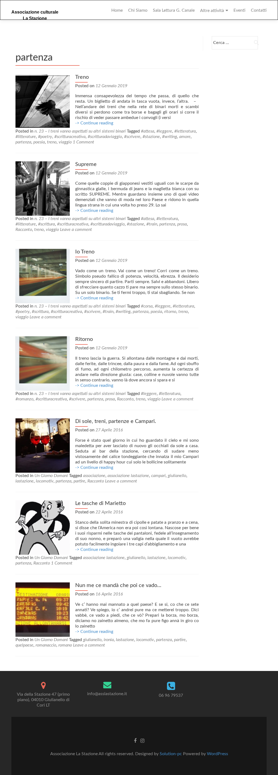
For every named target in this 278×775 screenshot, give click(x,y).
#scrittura (46, 224)
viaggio (65, 142)
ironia (109, 640)
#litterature (25, 136)
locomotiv (44, 481)
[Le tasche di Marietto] (42, 527)
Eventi (239, 10)
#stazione (151, 136)
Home (117, 10)
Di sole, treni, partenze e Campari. (115, 421)
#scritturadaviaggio (105, 136)
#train (151, 224)
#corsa (147, 306)
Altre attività (212, 10)
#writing (169, 136)
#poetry (45, 136)
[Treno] (42, 101)
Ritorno (84, 339)
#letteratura (185, 131)
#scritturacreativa (70, 136)
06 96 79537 (171, 695)
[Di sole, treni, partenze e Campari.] (42, 445)
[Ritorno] (42, 363)
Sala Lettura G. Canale (174, 10)
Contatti (259, 10)
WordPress (217, 754)
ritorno (170, 311)
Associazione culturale (34, 12)
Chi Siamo (137, 10)
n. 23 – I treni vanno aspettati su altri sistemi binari (80, 131)
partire (79, 481)
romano (65, 645)
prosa (182, 224)
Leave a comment (76, 229)
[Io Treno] (42, 276)
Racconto (23, 229)
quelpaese (24, 645)
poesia (39, 142)
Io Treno (84, 252)
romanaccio (46, 645)
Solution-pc (171, 754)
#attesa (147, 131)
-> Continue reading (94, 123)
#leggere (164, 131)
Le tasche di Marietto (100, 503)
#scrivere (132, 136)
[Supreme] (42, 188)
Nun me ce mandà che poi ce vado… (118, 585)
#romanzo (24, 399)
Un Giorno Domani (51, 475)
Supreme (86, 164)
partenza (23, 142)
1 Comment (83, 142)
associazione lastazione (128, 475)
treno (51, 142)
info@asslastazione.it (107, 694)
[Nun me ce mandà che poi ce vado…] (42, 609)
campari (158, 475)
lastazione (24, 481)
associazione (94, 475)
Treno (82, 77)
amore (185, 136)
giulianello (177, 475)
